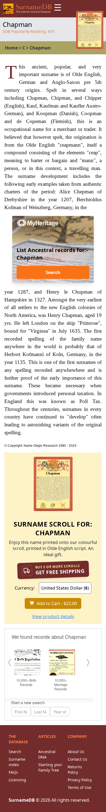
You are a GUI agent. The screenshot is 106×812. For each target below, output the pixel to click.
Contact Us (77, 759)
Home (11, 48)
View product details (53, 616)
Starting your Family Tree (50, 767)
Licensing (17, 779)
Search (53, 272)
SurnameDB (22, 800)
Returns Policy (75, 769)
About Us (76, 751)
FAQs (13, 772)
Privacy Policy (80, 779)
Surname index (17, 762)
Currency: (25, 588)
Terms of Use (79, 787)
